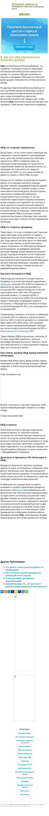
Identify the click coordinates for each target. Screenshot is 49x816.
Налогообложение (25, 754)
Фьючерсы (24, 791)
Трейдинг (25, 781)
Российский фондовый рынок (24, 773)
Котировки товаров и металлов (25, 742)
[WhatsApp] (26, 591)
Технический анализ (25, 778)
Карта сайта (27, 804)
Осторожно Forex (25, 765)
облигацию (6, 284)
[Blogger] (16, 591)
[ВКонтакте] (2, 591)
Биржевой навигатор (25, 4)
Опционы (25, 761)
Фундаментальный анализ (25, 786)
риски (20, 490)
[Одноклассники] (5, 591)
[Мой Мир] (9, 591)
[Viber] (23, 591)
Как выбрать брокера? (25, 737)
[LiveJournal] (19, 591)
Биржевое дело (25, 733)
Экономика (24, 794)
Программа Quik (24, 768)
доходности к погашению (17, 331)
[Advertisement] (25, 126)
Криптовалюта (25, 746)
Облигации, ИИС (24, 757)
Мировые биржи (25, 750)
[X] (12, 591)
